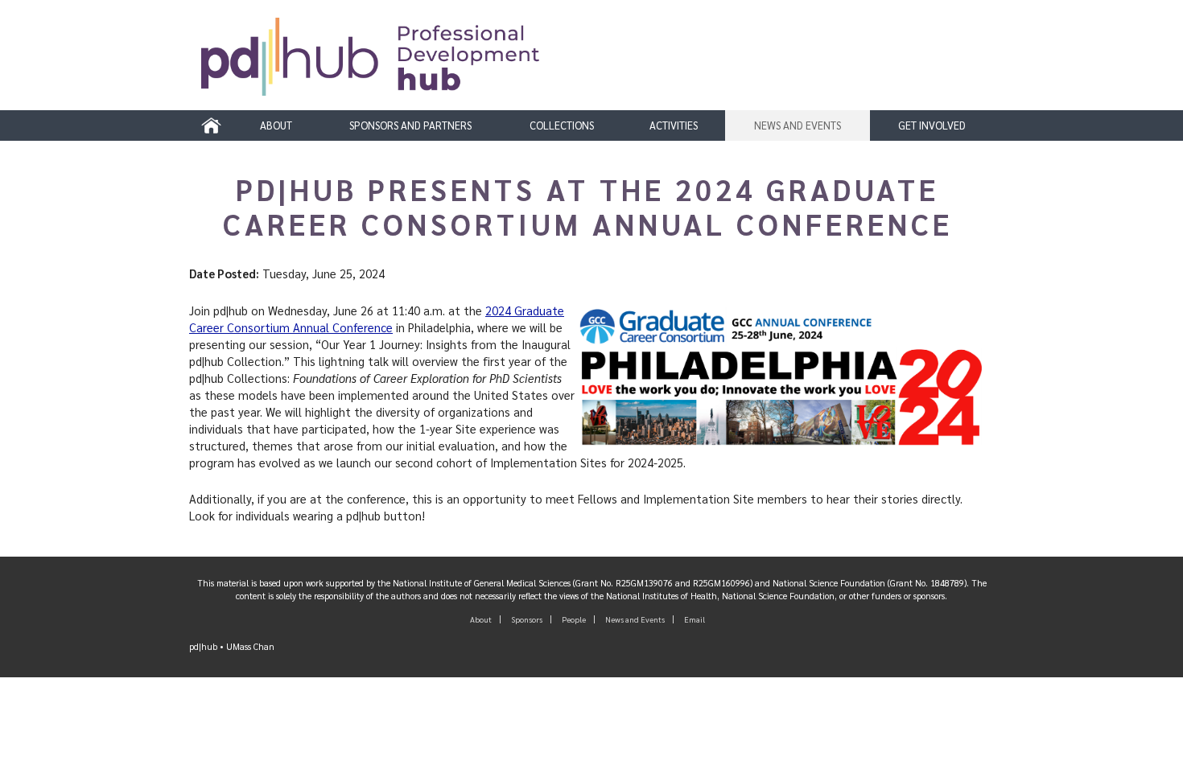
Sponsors (526, 619)
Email (694, 619)
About (276, 125)
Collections (562, 125)
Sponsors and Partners (410, 125)
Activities (673, 125)
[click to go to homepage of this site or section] (597, 64)
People (574, 619)
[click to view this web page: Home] (211, 125)
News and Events (797, 125)
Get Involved (932, 125)
